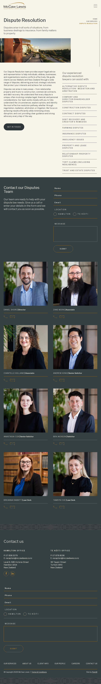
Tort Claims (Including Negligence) (76, 163)
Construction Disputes (76, 108)
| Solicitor (64, 436)
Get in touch (14, 127)
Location (61, 210)
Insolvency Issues (73, 140)
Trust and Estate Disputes (78, 170)
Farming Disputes (72, 128)
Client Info (43, 664)
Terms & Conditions (39, 672)
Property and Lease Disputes (74, 147)
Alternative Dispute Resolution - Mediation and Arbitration (78, 88)
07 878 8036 (58, 555)
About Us (26, 664)
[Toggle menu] (95, 5)
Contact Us (91, 664)
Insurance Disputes (74, 134)
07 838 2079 (12, 555)
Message (60, 224)
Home (95, 19)
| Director (15, 310)
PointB (94, 672)
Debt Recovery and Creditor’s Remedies (74, 120)
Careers (76, 664)
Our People (60, 664)
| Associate (64, 310)
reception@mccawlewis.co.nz (19, 558)
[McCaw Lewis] (15, 5)
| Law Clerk (17, 500)
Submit (63, 249)
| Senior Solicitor (67, 373)
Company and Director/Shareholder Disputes (76, 99)
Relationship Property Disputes (76, 155)
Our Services (91, 21)
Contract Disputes (74, 114)
